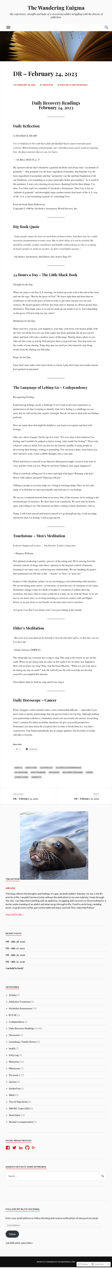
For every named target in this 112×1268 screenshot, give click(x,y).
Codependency (16, 1021)
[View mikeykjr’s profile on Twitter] (14, 1147)
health (12, 1048)
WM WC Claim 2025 (19, 1108)
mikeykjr (48, 85)
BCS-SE (13, 1015)
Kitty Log (13, 1055)
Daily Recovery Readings (74, 85)
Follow (12, 1234)
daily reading (38, 772)
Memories (14, 1061)
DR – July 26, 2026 (15, 954)
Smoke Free (15, 1088)
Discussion (14, 1035)
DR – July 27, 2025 (15, 948)
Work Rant (14, 1115)
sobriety (36, 777)
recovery (54, 772)
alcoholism (21, 772)
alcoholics (46, 768)
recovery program (73, 772)
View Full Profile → (15, 914)
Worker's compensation (21, 1121)
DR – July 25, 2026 (15, 961)
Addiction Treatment (20, 1001)
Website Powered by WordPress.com (56, 1262)
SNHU (12, 1095)
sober (89, 772)
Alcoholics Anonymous (68, 768)
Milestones (14, 1068)
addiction (31, 768)
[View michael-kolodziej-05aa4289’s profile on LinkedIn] (21, 1147)
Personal (13, 1075)
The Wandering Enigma (56, 7)
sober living (21, 777)
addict (18, 768)
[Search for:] (56, 1176)
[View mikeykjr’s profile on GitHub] (27, 1147)
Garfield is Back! (14, 968)
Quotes (13, 1081)
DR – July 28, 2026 (15, 941)
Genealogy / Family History (23, 1041)
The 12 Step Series (18, 1101)
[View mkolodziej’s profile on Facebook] (8, 1147)
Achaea (13, 995)
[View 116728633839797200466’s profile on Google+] (34, 1147)
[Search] (103, 27)
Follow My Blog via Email (23, 1209)
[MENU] (8, 27)
